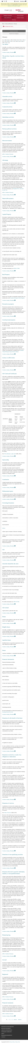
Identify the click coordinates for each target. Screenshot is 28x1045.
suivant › (15, 1019)
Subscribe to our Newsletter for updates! (14, 5)
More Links (14, 19)
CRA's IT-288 (16, 268)
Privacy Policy (12, 1041)
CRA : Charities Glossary (8, 154)
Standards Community (20, 17)
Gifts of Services (7, 812)
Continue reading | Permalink (8, 52)
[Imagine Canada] (19, 10)
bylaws (3, 528)
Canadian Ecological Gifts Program (17, 298)
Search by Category (14, 33)
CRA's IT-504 (16, 601)
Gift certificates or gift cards (10, 453)
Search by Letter (16, 31)
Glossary (15, 23)
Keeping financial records (7, 712)
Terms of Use (17, 1041)
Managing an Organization (8, 15)
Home (3, 23)
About (2, 1033)
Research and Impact (20, 15)
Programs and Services (6, 1035)
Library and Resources (7, 17)
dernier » (20, 1019)
